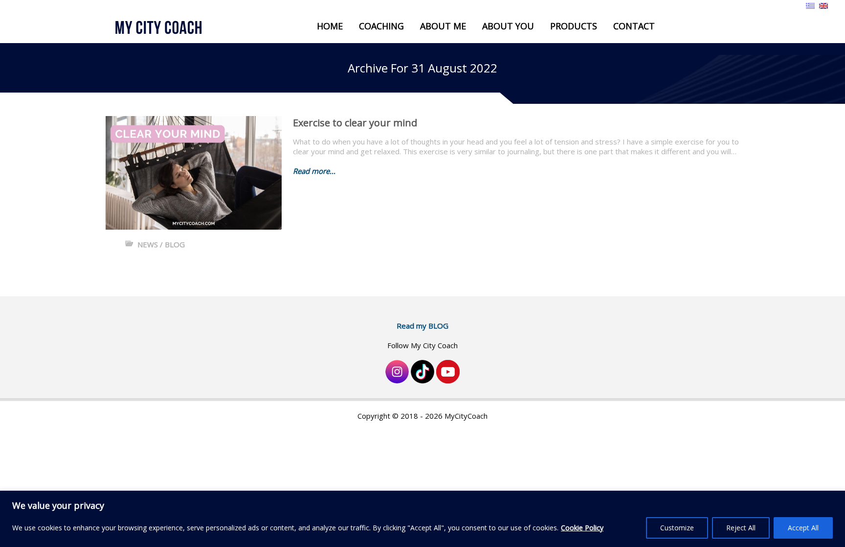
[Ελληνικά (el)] (810, 5)
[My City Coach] (167, 27)
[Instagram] (397, 371)
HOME (330, 26)
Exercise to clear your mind (355, 122)
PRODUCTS (573, 26)
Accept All (803, 527)
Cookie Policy (582, 527)
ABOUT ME (443, 26)
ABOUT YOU (508, 26)
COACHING (381, 26)
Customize (677, 527)
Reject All (741, 527)
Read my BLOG (422, 326)
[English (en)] (823, 5)
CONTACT (634, 26)
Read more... (314, 171)
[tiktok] (422, 371)
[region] (422, 519)
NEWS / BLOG (161, 244)
